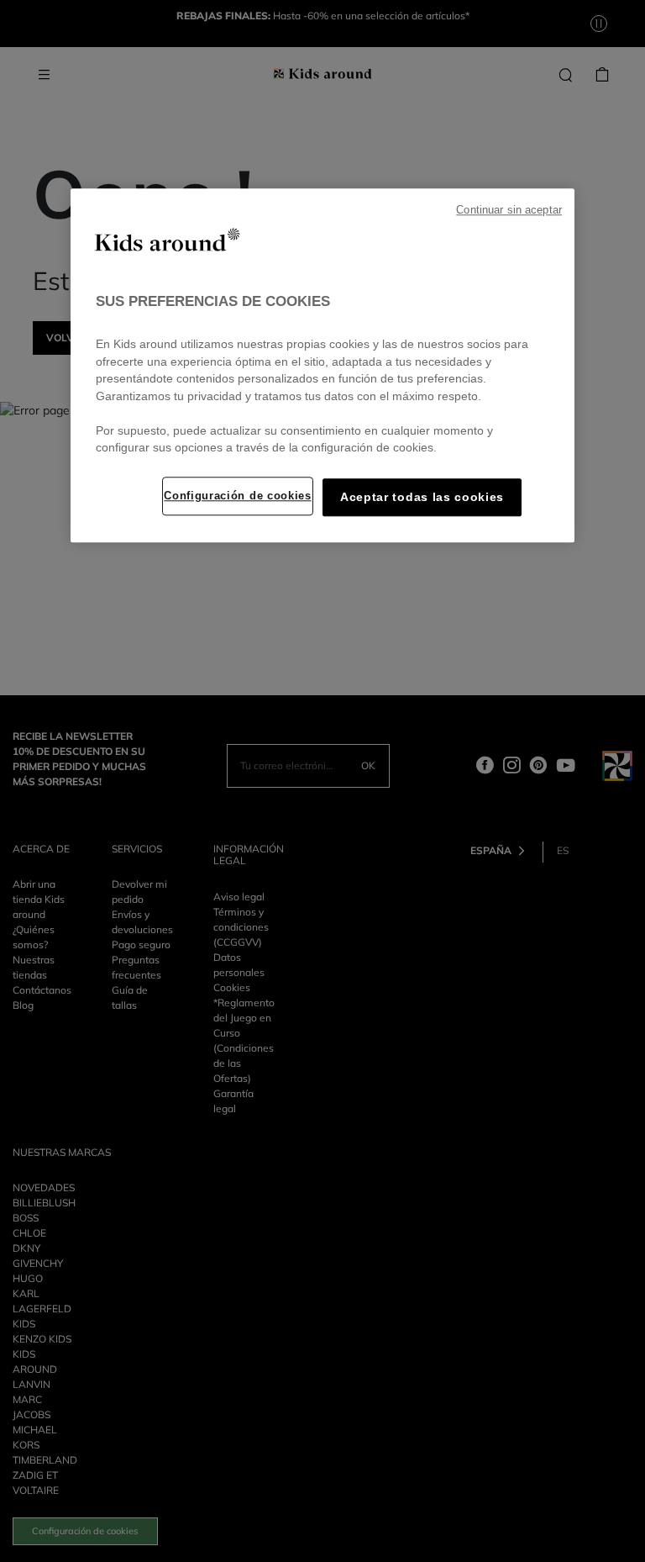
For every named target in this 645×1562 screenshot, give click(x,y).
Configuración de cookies (237, 495)
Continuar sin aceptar (509, 210)
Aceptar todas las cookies (422, 497)
